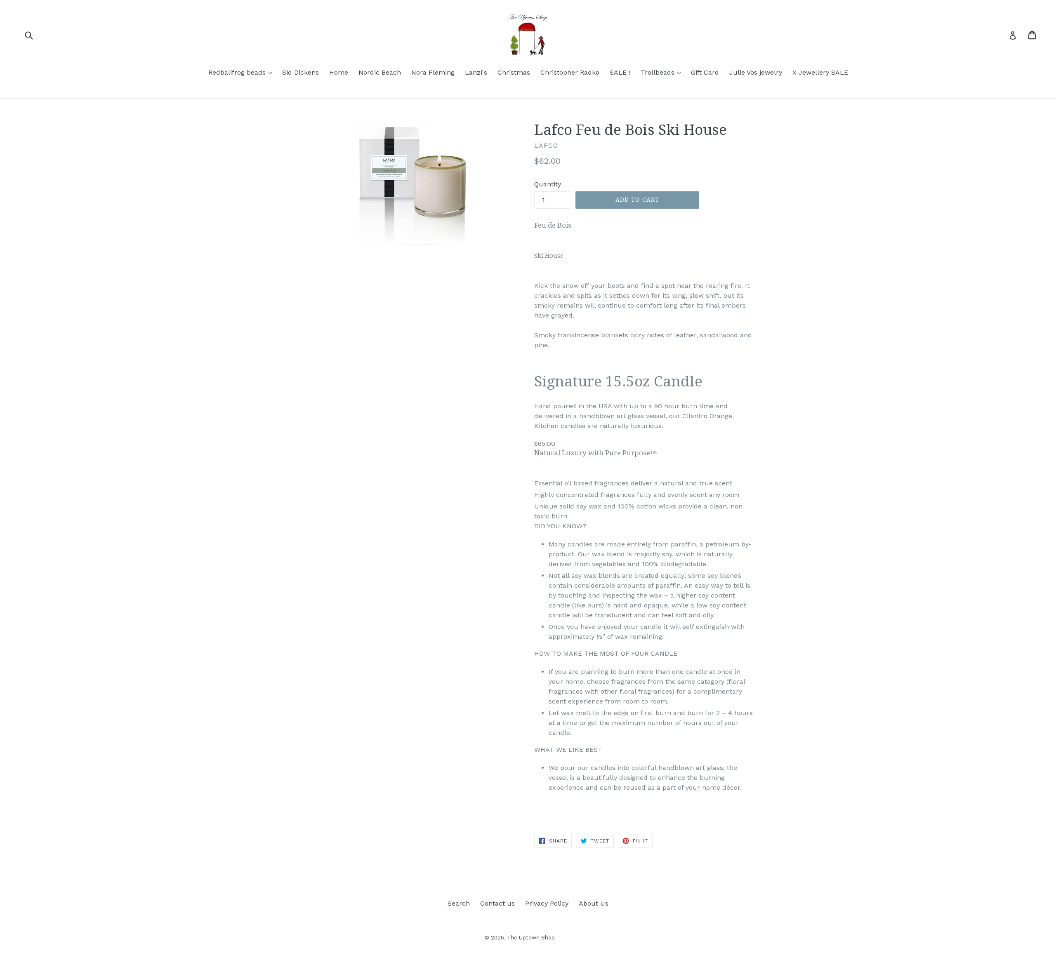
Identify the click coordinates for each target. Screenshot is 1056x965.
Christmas (513, 72)
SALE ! (620, 72)
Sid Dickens (300, 72)
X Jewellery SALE (820, 72)
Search (459, 903)
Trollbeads (663, 72)
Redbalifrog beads (242, 72)
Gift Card (705, 72)
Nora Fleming (433, 72)
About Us (593, 903)
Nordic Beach (379, 72)
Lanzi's (476, 72)
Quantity (547, 184)
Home (338, 72)
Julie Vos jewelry (755, 72)
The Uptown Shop (531, 937)
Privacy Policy (546, 903)
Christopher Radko (569, 72)
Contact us (497, 903)
